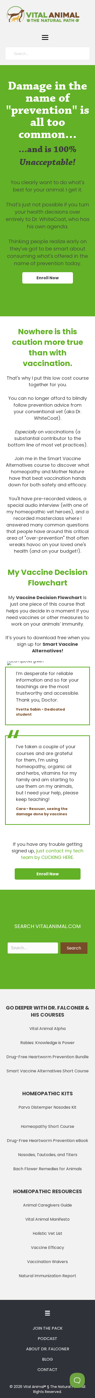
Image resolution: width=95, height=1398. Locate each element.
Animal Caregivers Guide (47, 1205)
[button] (45, 37)
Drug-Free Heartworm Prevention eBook (47, 1140)
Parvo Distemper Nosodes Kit (47, 1107)
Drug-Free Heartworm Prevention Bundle (47, 1057)
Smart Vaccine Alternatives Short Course (48, 1071)
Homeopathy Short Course (47, 1126)
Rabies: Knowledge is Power (47, 1043)
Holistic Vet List (47, 1233)
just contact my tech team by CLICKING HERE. (52, 854)
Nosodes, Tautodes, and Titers (47, 1155)
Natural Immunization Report (47, 1276)
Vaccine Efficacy (47, 1247)
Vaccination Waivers (47, 1262)
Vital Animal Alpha (47, 1028)
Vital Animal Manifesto (47, 1219)
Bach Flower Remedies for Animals (47, 1169)
